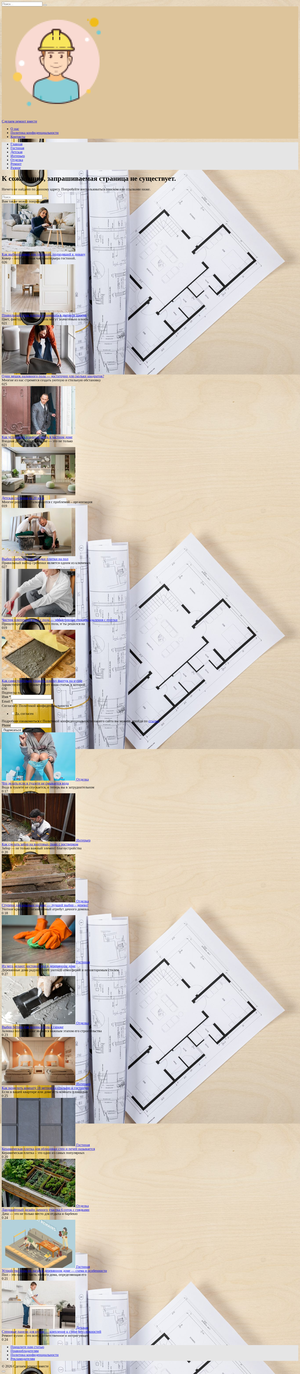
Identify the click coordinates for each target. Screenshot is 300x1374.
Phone (6, 725)
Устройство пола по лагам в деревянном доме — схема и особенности (54, 1271)
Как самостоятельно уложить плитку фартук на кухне (42, 681)
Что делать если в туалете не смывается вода (35, 783)
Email (7, 701)
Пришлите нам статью (27, 1347)
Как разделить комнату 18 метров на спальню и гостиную (45, 1088)
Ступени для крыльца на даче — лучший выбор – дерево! (45, 905)
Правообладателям (25, 1351)
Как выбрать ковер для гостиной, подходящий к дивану (43, 254)
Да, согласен (24, 713)
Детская (16, 152)
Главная (16, 144)
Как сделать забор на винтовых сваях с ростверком (40, 844)
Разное (16, 168)
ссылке (153, 721)
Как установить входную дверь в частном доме (37, 437)
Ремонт (16, 164)
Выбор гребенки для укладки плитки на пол (35, 559)
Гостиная (17, 148)
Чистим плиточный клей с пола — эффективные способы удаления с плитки (59, 620)
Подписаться (12, 730)
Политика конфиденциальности (35, 133)
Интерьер (18, 156)
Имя (6, 697)
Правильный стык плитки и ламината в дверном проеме (44, 315)
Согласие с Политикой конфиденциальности (37, 706)
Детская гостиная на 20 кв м (23, 498)
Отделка (17, 160)
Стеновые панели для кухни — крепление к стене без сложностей (51, 1331)
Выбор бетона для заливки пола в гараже (32, 1027)
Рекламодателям (23, 1359)
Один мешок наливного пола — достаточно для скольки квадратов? (53, 376)
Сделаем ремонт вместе (19, 121)
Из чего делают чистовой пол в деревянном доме (39, 966)
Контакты (18, 136)
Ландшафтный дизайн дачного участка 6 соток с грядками (45, 1210)
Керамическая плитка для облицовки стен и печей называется (48, 1149)
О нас (15, 129)
